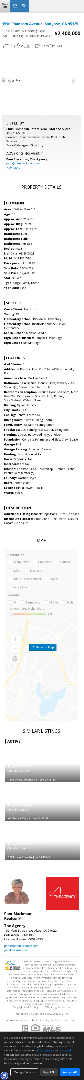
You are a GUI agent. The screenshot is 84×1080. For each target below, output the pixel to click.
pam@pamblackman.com (23, 163)
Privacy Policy (45, 1050)
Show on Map (44, 647)
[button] (4, 1075)
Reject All (48, 1072)
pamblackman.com (17, 950)
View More (13, 167)
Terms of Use (68, 1050)
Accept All (70, 1072)
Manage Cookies (24, 1072)
